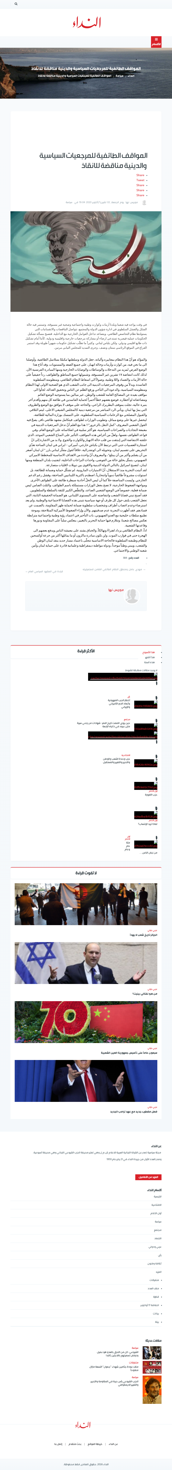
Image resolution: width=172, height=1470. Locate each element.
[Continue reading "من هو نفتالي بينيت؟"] (86, 963)
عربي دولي (152, 930)
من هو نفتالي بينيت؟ (144, 994)
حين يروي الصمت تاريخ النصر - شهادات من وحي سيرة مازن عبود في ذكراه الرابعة (103, 725)
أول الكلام (156, 1213)
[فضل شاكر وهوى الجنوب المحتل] (122, 735)
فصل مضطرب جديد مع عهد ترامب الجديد (133, 1112)
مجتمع (158, 1230)
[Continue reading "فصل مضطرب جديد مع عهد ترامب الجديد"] (86, 1081)
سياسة (120, 76)
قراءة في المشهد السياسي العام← (44, 571)
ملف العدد (153, 1288)
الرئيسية (158, 1196)
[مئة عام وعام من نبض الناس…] (145, 844)
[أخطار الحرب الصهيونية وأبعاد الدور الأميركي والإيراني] (145, 705)
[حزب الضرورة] (145, 786)
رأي (160, 1255)
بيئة (157, 1322)
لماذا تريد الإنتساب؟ (147, 824)
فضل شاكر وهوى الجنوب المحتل (86, 757)
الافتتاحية (156, 1205)
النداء (131, 76)
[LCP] (86, 22)
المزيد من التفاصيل (148, 1177)
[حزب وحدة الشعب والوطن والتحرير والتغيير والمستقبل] (145, 763)
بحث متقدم (75, 1444)
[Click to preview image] (86, 261)
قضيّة (156, 1296)
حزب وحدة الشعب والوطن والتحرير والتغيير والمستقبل (116, 760)
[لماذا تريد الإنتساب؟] (145, 815)
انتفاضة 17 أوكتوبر (150, 1305)
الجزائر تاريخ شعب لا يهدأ (143, 935)
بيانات (156, 1313)
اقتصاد (158, 1238)
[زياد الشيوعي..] (122, 677)
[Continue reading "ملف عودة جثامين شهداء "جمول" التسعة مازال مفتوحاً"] (152, 1367)
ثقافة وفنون (154, 1263)
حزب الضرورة (151, 794)
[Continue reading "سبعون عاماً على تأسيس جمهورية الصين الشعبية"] (86, 1022)
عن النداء (113, 1444)
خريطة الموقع (95, 1444)
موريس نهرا (132, 202)
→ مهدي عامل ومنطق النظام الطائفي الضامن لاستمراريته (114, 569)
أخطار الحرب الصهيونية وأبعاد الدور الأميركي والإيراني (119, 704)
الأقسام (156, 44)
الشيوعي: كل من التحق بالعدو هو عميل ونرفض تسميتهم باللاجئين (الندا (117, 1354)
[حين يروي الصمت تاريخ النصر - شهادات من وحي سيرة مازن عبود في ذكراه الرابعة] (145, 727)
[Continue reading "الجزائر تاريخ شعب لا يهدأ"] (86, 904)
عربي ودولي (155, 1246)
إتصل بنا (58, 1444)
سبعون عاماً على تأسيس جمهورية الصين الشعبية (129, 1053)
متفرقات (154, 1280)
